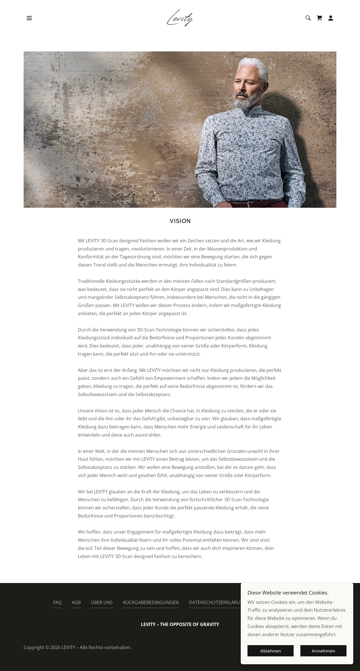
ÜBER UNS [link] (102, 602)
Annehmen (323, 651)
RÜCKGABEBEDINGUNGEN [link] (151, 602)
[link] (180, 17)
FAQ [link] (57, 602)
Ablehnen (270, 651)
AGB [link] (76, 602)
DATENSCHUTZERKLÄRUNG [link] (218, 602)
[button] (29, 18)
